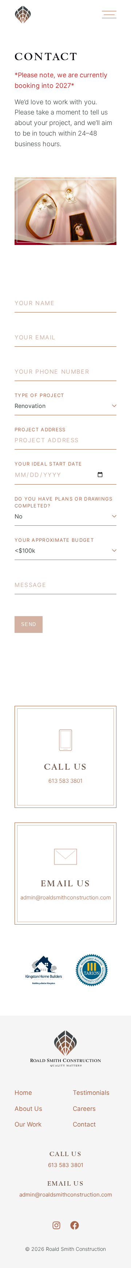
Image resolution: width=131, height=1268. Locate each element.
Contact (84, 1124)
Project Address (40, 429)
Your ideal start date (48, 464)
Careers (84, 1108)
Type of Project (39, 395)
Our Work (28, 1124)
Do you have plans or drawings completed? (64, 502)
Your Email (31, 330)
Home (23, 1092)
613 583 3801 (65, 780)
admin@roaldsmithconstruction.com (65, 897)
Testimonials (91, 1092)
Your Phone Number (45, 364)
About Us (28, 1108)
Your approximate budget (54, 540)
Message (28, 578)
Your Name (31, 296)
